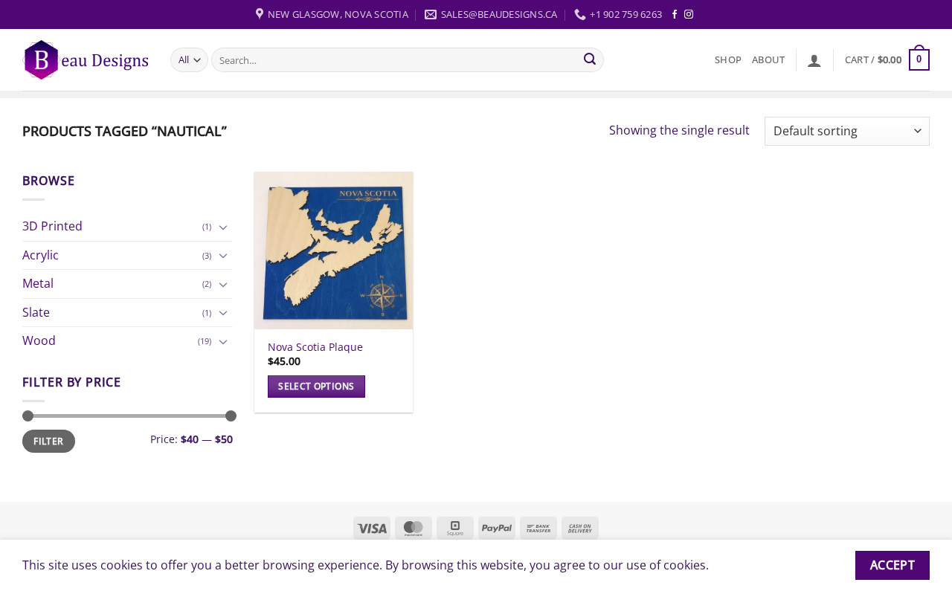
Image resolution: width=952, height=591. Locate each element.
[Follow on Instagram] (688, 15)
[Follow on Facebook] (674, 15)
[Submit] (590, 60)
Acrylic (40, 255)
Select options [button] (316, 386)
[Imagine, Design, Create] (85, 60)
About (768, 59)
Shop (728, 59)
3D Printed (52, 226)
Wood (39, 340)
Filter (48, 441)
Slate (36, 312)
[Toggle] (224, 227)
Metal (38, 283)
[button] (814, 60)
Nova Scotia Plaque (315, 347)
